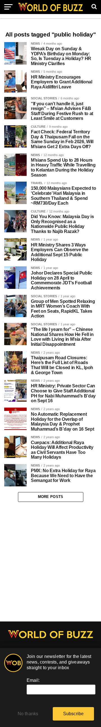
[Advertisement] (50, 561)
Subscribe (73, 713)
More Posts (50, 497)
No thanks (28, 713)
